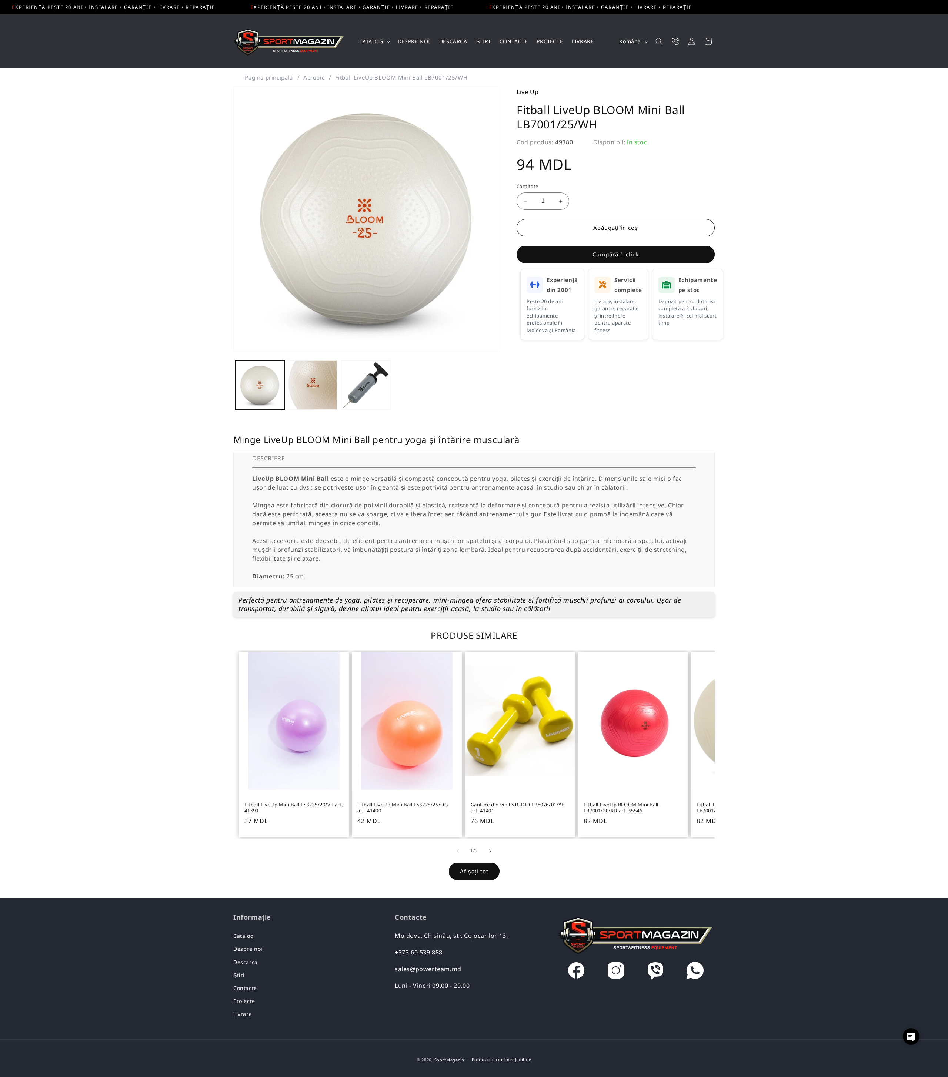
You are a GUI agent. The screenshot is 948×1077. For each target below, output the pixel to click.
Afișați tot (474, 871)
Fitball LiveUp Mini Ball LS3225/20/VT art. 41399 (293, 808)
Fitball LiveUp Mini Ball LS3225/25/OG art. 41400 (402, 808)
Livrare (242, 1013)
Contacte (245, 988)
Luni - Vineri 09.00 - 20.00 (432, 986)
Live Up (527, 92)
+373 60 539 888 (419, 952)
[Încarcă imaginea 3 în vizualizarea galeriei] (365, 385)
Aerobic (313, 77)
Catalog (243, 935)
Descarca (245, 962)
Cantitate (527, 186)
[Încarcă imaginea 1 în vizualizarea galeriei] (259, 385)
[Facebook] (576, 972)
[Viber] (655, 972)
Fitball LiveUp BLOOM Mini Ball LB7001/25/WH (401, 77)
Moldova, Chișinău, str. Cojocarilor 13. (451, 936)
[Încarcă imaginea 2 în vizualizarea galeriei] (312, 385)
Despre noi (248, 948)
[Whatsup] (695, 972)
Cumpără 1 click (615, 254)
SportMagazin (449, 1060)
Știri (239, 975)
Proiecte (244, 1000)
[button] (374, 41)
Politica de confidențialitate (501, 1059)
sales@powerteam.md (428, 969)
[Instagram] (616, 972)
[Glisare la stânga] (458, 851)
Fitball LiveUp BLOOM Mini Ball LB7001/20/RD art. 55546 (621, 808)
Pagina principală (269, 77)
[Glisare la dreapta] (490, 851)
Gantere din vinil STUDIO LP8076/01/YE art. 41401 (517, 808)
